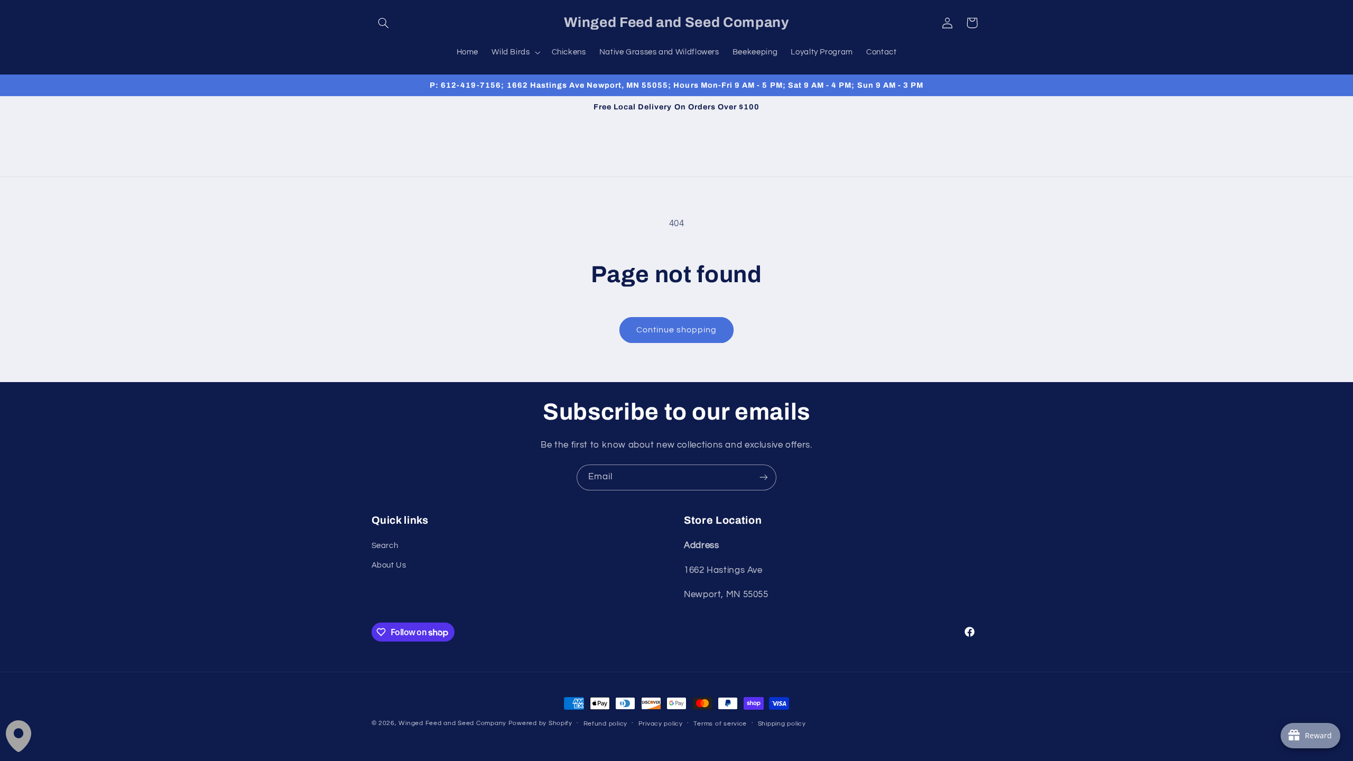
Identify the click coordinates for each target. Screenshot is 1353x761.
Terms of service (720, 724)
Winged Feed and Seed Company (452, 723)
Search (385, 546)
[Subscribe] (764, 477)
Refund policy (605, 724)
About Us (389, 565)
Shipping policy (782, 724)
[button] (384, 23)
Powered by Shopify (540, 723)
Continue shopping (676, 330)
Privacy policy (660, 724)
